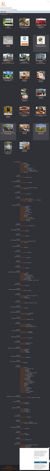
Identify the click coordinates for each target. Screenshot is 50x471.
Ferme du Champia (8, 132)
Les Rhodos (22, 402)
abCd (21, 162)
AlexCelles (22, 278)
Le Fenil (21, 279)
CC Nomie (21, 242)
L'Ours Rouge (41, 96)
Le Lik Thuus (22, 434)
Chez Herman (22, 352)
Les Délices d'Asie (23, 375)
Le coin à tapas (23, 389)
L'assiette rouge (23, 193)
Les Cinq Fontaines (23, 388)
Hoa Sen (21, 367)
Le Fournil (22, 423)
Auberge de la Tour (23, 212)
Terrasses (11, 14)
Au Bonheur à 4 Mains (24, 26)
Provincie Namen (7, 9)
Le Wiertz (21, 385)
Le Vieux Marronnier (23, 331)
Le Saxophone (22, 380)
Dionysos (21, 166)
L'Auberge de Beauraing (24, 171)
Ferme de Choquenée (41, 132)
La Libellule (22, 177)
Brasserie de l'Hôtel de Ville (25, 218)
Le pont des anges (23, 169)
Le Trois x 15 (22, 428)
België (2, 9)
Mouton (21, 290)
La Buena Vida (22, 378)
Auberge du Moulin (23, 397)
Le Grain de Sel (23, 411)
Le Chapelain (22, 273)
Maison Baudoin (23, 214)
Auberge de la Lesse (23, 280)
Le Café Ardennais (23, 368)
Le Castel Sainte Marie (24, 170)
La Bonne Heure (23, 257)
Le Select (21, 247)
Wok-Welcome (22, 165)
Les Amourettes (23, 371)
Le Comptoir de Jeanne (41, 114)
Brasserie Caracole (41, 44)
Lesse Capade (22, 344)
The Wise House (23, 319)
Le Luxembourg (23, 444)
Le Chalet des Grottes (24, 325)
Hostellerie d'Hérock (23, 201)
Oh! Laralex (22, 198)
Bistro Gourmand (23, 417)
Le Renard (22, 262)
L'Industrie (22, 208)
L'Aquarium (22, 403)
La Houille (22, 188)
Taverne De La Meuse (24, 381)
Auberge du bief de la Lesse (8, 61)
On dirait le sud (23, 220)
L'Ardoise (21, 408)
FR (47, 1)
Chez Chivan (22, 387)
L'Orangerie (41, 61)
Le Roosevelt (22, 210)
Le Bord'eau (22, 267)
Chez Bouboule (23, 392)
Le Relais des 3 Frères (24, 187)
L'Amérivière (22, 285)
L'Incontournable (24, 149)
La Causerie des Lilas (24, 337)
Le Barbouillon (8, 26)
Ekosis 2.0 (22, 308)
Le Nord (21, 216)
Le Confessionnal (23, 376)
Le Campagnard (24, 79)
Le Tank (21, 274)
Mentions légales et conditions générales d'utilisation (8, 469)
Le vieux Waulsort (23, 252)
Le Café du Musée (23, 209)
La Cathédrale (22, 343)
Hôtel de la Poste (23, 295)
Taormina (21, 383)
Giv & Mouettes (23, 219)
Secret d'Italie (22, 446)
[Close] (49, 448)
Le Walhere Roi (24, 131)
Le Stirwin (22, 302)
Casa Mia (21, 215)
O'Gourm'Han (22, 349)
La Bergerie (22, 230)
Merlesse (21, 350)
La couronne (22, 390)
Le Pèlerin (22, 164)
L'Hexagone (22, 351)
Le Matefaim (22, 439)
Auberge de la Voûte (23, 217)
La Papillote (22, 236)
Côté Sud (21, 172)
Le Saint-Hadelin (23, 276)
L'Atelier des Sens (41, 26)
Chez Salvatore (23, 357)
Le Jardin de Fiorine (24, 99)
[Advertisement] (26, 3)
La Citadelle (22, 370)
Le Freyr (24, 61)
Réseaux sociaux (9, 466)
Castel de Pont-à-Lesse (24, 391)
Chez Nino (22, 384)
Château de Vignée (23, 225)
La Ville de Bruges (23, 373)
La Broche (8, 115)
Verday (21, 362)
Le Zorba (21, 297)
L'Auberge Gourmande (24, 422)
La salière (22, 296)
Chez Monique (22, 206)
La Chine (21, 379)
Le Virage (21, 213)
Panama (21, 386)
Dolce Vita (22, 167)
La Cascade (22, 207)
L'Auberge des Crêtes (24, 241)
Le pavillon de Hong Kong (24, 372)
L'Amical (21, 410)
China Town (22, 374)
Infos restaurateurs (8, 467)
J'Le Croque (22, 369)
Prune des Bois (23, 324)
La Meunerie (22, 326)
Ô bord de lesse (23, 277)
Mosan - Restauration (24, 382)
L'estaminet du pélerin (24, 332)
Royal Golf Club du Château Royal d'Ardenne (28, 200)
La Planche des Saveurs (24, 313)
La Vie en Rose (22, 409)
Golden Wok (24, 114)
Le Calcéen (22, 211)
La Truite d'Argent (8, 44)
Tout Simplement (23, 314)
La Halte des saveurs (24, 182)
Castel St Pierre (23, 168)
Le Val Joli (22, 275)
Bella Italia (22, 445)
